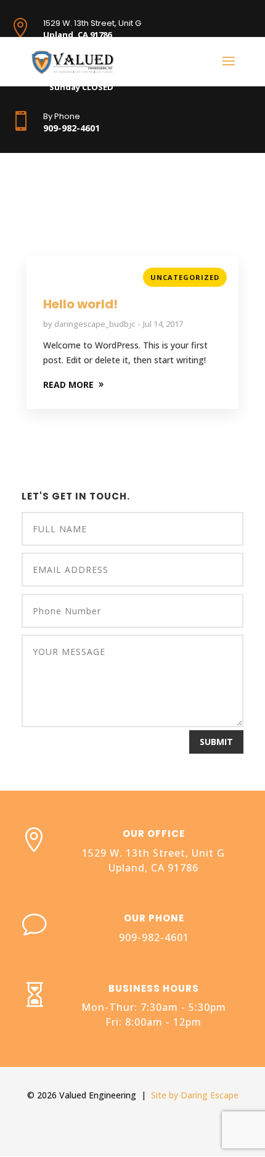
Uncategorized (184, 277)
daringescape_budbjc (94, 323)
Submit (216, 741)
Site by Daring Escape (194, 1095)
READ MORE (68, 384)
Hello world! (80, 304)
